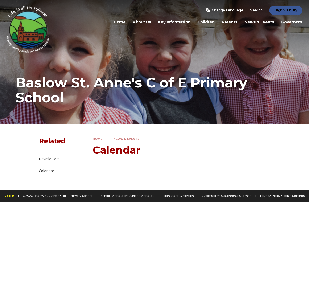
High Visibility (285, 10)
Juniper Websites (141, 196)
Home (97, 139)
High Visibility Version (178, 196)
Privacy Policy (270, 196)
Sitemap (245, 196)
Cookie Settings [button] (293, 196)
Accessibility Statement (219, 196)
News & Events (126, 139)
